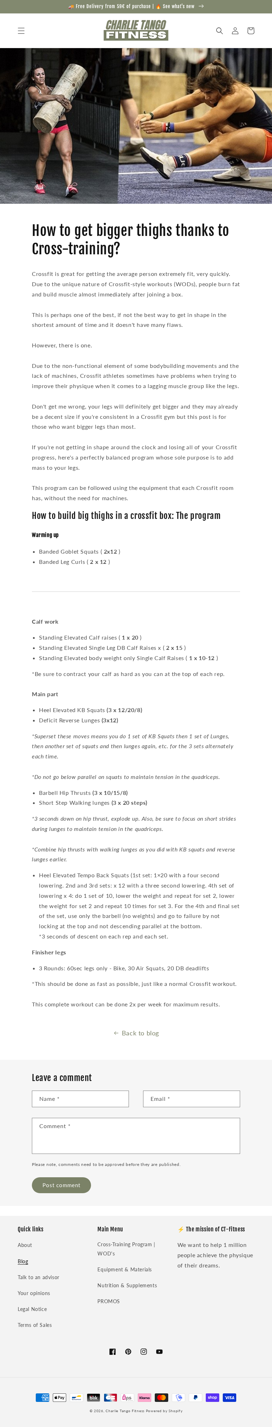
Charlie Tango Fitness (125, 1411)
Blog (23, 1261)
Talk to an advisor (39, 1277)
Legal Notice (32, 1309)
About (25, 1245)
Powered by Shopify (164, 1411)
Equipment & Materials (124, 1269)
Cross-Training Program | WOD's (126, 1248)
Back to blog (140, 1033)
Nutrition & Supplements (127, 1285)
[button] (21, 31)
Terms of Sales (35, 1325)
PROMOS (108, 1301)
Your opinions (34, 1293)
